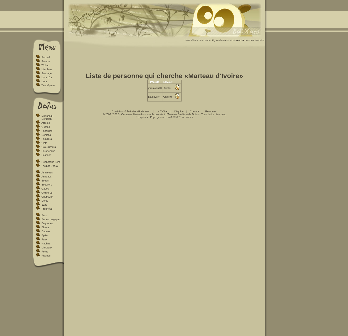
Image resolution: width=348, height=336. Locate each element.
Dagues (45, 231)
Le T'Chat (162, 111)
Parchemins (48, 151)
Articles (45, 122)
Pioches (46, 255)
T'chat (45, 65)
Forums (45, 61)
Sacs (44, 204)
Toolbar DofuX (49, 165)
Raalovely (154, 96)
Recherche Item (50, 161)
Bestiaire (46, 155)
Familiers (46, 138)
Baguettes (47, 223)
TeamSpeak (48, 85)
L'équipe (178, 111)
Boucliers (46, 184)
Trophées (47, 208)
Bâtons (45, 227)
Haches (45, 243)
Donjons (46, 134)
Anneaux (46, 176)
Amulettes (47, 172)
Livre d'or (46, 77)
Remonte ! (211, 111)
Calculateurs (48, 147)
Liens (44, 81)
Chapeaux (47, 196)
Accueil (45, 57)
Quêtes (45, 126)
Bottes (45, 180)
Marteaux (46, 247)
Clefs (44, 142)
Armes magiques (51, 219)
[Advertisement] (164, 61)
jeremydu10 (155, 88)
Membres (46, 69)
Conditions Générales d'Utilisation (131, 111)
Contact (194, 111)
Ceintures (47, 192)
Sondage (46, 73)
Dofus (44, 200)
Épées (45, 235)
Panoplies (47, 130)
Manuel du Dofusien (47, 117)
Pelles (44, 251)
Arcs (44, 215)
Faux (44, 239)
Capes (45, 188)
